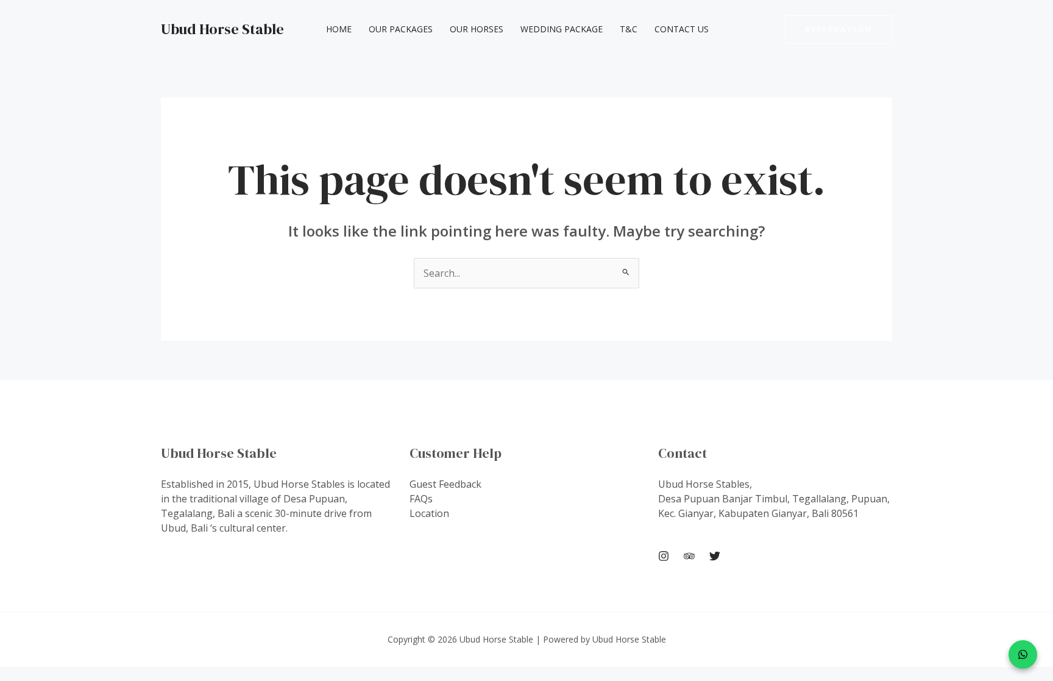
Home (339, 29)
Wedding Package (561, 29)
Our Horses (476, 29)
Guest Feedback (445, 484)
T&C (628, 29)
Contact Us (681, 29)
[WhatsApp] (1023, 654)
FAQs (421, 498)
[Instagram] (663, 556)
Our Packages (401, 29)
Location (429, 513)
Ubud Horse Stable (222, 29)
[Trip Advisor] (689, 556)
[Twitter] (714, 556)
